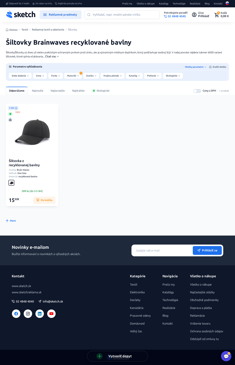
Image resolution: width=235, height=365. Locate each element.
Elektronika (137, 292)
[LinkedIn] (39, 313)
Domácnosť (137, 323)
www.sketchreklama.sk (26, 292)
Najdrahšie (78, 90)
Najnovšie (37, 90)
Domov (13, 29)
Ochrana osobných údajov (206, 331)
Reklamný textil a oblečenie (48, 29)
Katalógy (163, 3)
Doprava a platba (201, 308)
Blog (207, 3)
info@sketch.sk (53, 301)
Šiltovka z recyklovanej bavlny (24, 163)
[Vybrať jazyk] (227, 3)
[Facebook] (16, 313)
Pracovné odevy (140, 315)
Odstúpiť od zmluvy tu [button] (204, 339)
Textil (24, 29)
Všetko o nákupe (146, 3)
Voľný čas (136, 331)
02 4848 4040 (25, 301)
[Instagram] (28, 313)
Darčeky (135, 300)
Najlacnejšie (58, 90)
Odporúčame (16, 90)
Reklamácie (197, 315)
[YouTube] (51, 313)
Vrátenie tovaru (200, 323)
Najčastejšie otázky (202, 292)
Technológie (179, 3)
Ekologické (103, 90)
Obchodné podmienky (204, 300)
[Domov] (20, 14)
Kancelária (136, 308)
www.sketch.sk (21, 286)
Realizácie (195, 3)
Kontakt (218, 3)
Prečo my (127, 3)
